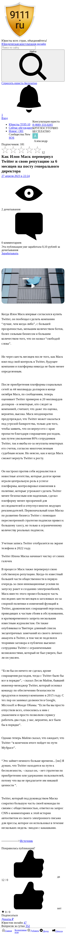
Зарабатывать (9, 253)
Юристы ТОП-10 (19, 124)
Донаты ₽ (7, 919)
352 (27, 926)
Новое (16, 131)
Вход (4, 118)
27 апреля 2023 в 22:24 (15, 176)
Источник (26, 841)
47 (25, 922)
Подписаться (9, 915)
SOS (11, 137)
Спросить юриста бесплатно (19, 83)
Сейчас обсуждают (20, 127)
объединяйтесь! (37, 40)
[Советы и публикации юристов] (19, 37)
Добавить (34, 931)
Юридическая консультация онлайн (23, 43)
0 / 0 (7, 912)
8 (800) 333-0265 (42, 124)
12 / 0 (4, 880)
